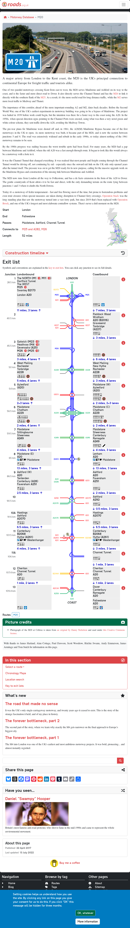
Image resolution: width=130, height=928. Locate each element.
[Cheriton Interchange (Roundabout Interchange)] (72, 573)
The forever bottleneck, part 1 (32, 737)
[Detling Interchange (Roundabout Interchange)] (72, 437)
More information (88, 921)
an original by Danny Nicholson (72, 629)
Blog (11, 887)
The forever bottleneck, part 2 (32, 720)
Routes (56, 883)
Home (11, 883)
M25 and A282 (31, 229)
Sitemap (100, 887)
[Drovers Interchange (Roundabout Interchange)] (72, 480)
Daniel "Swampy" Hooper (27, 798)
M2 (119, 97)
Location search (14, 679)
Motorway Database (22, 17)
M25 (43, 97)
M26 (115, 93)
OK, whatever (85, 913)
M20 (15, 614)
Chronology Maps (15, 673)
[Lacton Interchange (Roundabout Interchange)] (72, 500)
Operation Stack (110, 195)
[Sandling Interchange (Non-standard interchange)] (72, 412)
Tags (54, 887)
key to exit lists (56, 267)
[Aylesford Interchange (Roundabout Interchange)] (72, 394)
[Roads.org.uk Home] (15, 4)
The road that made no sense (31, 703)
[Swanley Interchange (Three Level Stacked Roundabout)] (72, 295)
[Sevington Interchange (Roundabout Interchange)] (72, 517)
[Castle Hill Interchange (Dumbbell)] (72, 590)
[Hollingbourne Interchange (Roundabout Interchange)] (72, 458)
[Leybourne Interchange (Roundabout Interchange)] (72, 369)
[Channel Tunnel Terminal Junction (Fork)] (72, 556)
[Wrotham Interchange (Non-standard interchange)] (72, 323)
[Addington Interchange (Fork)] (72, 347)
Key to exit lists (14, 686)
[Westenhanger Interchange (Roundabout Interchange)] (72, 537)
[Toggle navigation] (123, 4)
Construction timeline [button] (25, 252)
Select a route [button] (13, 667)
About (98, 883)
